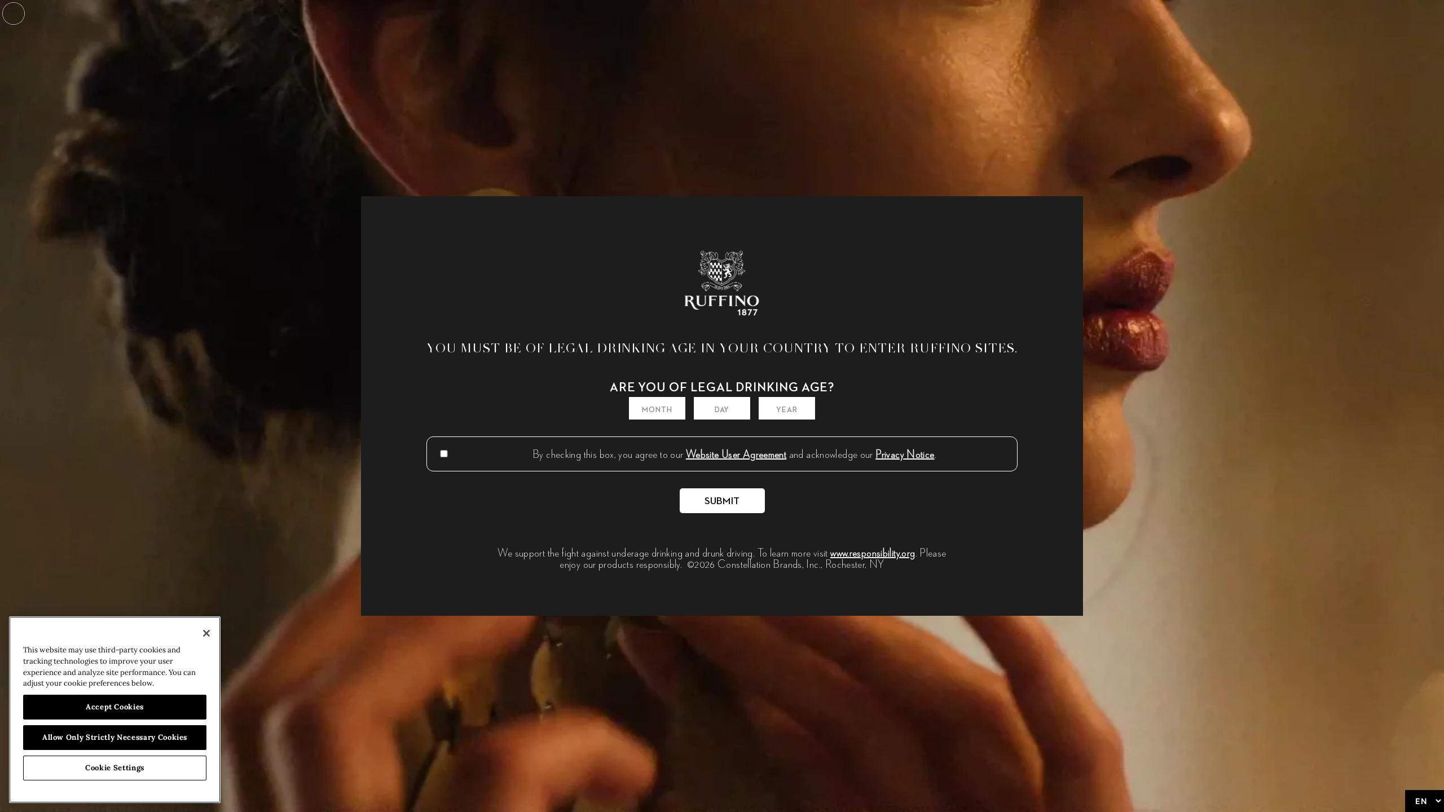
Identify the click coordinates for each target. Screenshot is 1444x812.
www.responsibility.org (872, 552)
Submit (722, 501)
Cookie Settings (114, 768)
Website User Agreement (736, 454)
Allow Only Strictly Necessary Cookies (114, 737)
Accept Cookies (115, 707)
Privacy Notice (904, 454)
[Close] (206, 633)
